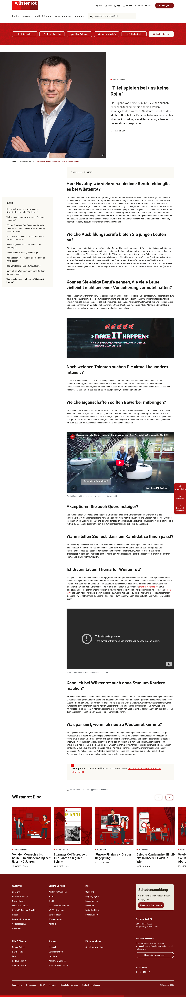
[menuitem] (21, 16)
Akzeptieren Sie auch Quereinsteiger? (22, 252)
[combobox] (112, 16)
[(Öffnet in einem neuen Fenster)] (136, 972)
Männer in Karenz (148, 586)
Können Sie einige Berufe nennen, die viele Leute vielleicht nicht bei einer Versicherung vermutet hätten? (25, 228)
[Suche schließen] (133, 16)
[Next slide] (169, 797)
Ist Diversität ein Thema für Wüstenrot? (23, 265)
